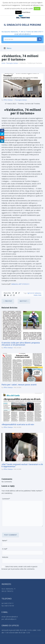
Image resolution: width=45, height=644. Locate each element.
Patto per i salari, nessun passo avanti (19, 384)
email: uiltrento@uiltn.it (22, 34)
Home (3, 63)
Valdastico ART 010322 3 (20, 284)
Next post (23, 301)
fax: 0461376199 (8, 606)
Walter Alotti (37, 295)
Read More (26, 12)
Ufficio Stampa (8, 100)
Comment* (6, 499)
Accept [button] (37, 8)
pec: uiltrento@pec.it (9, 619)
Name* (4, 540)
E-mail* (4, 549)
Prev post (8, 301)
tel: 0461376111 (37, 32)
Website (5, 557)
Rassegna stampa (12, 63)
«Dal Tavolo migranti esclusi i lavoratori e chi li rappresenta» (22, 465)
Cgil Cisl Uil (30, 293)
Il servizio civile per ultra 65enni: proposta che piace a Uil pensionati (21, 343)
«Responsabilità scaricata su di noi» (18, 424)
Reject (18, 12)
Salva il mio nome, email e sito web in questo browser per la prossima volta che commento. (19, 567)
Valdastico (37, 293)
